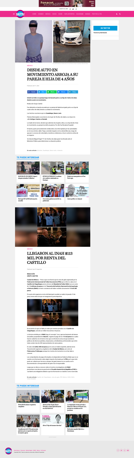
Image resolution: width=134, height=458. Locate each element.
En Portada (43, 450)
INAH (72, 377)
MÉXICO (47, 14)
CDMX (34, 14)
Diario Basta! (17, 450)
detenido (39, 150)
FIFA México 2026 (65, 377)
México (38, 450)
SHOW (60, 14)
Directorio (23, 450)
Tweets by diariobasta (100, 32)
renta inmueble (31, 378)
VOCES (54, 14)
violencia (59, 150)
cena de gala (55, 377)
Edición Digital (29, 450)
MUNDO (87, 14)
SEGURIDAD (79, 14)
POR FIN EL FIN (97, 14)
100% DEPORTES (69, 14)
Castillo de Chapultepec (44, 377)
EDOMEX (41, 14)
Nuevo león (53, 150)
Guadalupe (46, 150)
